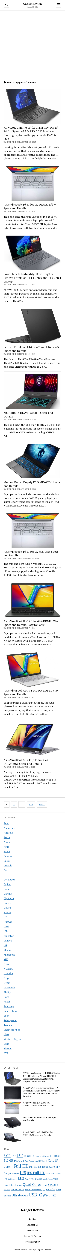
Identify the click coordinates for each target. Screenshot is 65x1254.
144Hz (38, 1156)
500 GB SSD (54, 1155)
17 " (33, 1156)
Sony (6, 1015)
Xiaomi (8, 1048)
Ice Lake (15, 1173)
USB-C (35, 1195)
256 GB (45, 1156)
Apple (7, 842)
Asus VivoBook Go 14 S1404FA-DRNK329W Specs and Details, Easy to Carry (31, 623)
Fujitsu (7, 884)
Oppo (7, 978)
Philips (7, 992)
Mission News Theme (23, 1250)
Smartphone (11, 1011)
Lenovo (8, 940)
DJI (5, 875)
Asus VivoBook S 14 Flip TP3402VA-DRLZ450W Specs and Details (26, 762)
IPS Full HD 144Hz (53, 1173)
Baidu (7, 851)
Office (12, 1184)
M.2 (21, 1178)
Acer (6, 823)
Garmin (8, 893)
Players (18, 1185)
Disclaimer (32, 1230)
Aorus (7, 837)
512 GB (8, 1160)
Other (7, 982)
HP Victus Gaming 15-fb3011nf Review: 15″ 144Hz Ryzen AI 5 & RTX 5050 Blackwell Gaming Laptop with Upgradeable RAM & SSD (31, 133)
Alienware (9, 828)
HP (5, 917)
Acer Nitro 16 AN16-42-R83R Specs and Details (40, 1119)
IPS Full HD (36, 1172)
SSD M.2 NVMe (17, 1189)
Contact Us (32, 1224)
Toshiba (8, 1025)
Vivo (6, 1034)
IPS (23, 1172)
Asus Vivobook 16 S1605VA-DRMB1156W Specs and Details (30, 206)
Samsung (9, 1006)
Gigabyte (9, 898)
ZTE (6, 1053)
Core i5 (53, 1160)
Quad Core (31, 1184)
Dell (6, 870)
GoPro (7, 907)
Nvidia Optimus (46, 1179)
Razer (7, 1001)
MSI (6, 959)
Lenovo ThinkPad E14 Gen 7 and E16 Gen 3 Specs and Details (31, 349)
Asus (6, 846)
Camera (8, 856)
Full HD (21, 1166)
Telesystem (10, 1020)
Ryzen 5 (43, 1185)
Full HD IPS (35, 1166)
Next (42, 804)
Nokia (7, 964)
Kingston (9, 936)
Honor (7, 912)
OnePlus (8, 973)
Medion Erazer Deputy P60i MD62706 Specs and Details (32, 484)
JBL (6, 931)
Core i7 (8, 1166)
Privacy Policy (32, 1241)
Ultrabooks (20, 1195)
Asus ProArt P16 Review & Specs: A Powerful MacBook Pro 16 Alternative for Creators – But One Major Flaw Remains (41, 1092)
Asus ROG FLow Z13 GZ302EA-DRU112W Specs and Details (38, 1134)
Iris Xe (7, 1178)
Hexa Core (48, 1166)
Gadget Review (32, 3)
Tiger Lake (49, 1189)
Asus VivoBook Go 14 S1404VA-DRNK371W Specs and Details (31, 692)
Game (7, 889)
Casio (7, 860)
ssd (51, 1184)
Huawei (8, 921)
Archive (32, 1219)
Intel (6, 926)
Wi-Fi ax (49, 1195)
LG (5, 945)
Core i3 (44, 1161)
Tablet (27, 1190)
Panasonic (9, 987)
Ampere (32, 1161)
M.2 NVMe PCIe (32, 1178)
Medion (8, 950)
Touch (58, 1189)
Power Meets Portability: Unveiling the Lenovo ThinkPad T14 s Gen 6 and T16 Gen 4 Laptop (32, 277)
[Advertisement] (32, 45)
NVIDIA (8, 968)
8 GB (7, 1155)
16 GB (27, 1156)
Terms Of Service (32, 1236)
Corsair (8, 865)
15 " (20, 1155)
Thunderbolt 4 (36, 1189)
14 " (13, 1156)
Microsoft (9, 954)
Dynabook (9, 879)
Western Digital (12, 1039)
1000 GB (19, 1160)
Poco (6, 997)
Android (8, 832)
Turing (7, 1195)
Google (8, 903)
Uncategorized (12, 1029)
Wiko (6, 1043)
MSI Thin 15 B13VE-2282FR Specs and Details (28, 414)
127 (31, 804)
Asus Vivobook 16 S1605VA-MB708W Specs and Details (31, 553)
